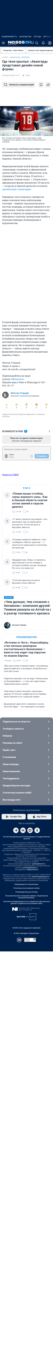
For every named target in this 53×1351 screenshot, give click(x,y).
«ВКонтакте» (17, 379)
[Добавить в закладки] (41, 84)
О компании (9, 757)
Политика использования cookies (26, 888)
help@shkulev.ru (32, 870)
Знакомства (25, 37)
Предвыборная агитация (16, 785)
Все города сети (11, 799)
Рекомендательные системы (26, 892)
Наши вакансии (11, 771)
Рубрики (7, 735)
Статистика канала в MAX (17, 792)
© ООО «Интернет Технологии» (26, 933)
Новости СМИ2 (10, 474)
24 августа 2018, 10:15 (11, 75)
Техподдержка (11, 778)
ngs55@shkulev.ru (38, 864)
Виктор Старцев (20, 393)
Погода (37, 37)
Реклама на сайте (12, 743)
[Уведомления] (43, 43)
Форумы (47, 37)
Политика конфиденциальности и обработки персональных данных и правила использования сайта (26, 902)
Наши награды (11, 764)
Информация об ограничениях (26, 884)
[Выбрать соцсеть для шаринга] (48, 84)
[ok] (37, 830)
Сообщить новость (13, 728)
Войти (12, 457)
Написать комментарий (21, 84)
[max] (30, 830)
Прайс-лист (9, 750)
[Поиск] (36, 43)
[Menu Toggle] (3, 43)
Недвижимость (9, 37)
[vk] (23, 830)
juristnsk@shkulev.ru (30, 868)
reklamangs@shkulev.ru (40, 877)
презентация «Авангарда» (16, 189)
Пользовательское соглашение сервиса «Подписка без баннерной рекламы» (26, 897)
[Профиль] (49, 43)
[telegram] (16, 830)
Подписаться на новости (16, 721)
